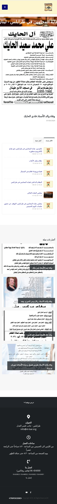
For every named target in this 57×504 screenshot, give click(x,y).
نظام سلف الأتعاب (35, 160)
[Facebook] (31, 492)
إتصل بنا (29, 478)
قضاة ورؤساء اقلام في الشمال (31, 171)
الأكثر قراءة (49, 141)
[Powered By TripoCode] (15, 498)
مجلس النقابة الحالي (34, 193)
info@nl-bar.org (28, 429)
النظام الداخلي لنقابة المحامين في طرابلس (26, 182)
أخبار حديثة (38, 141)
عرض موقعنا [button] (29, 402)
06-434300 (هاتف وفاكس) (28, 470)
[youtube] (26, 492)
